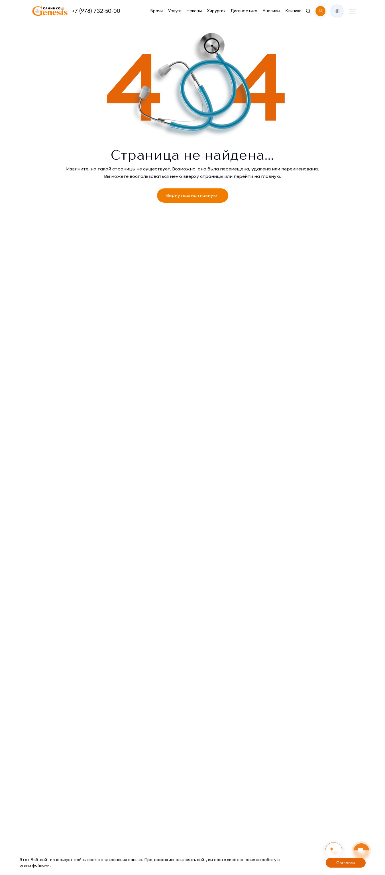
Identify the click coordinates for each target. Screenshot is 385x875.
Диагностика (244, 10)
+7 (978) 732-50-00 (96, 10)
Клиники (293, 10)
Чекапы (194, 10)
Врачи (156, 10)
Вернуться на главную (191, 195)
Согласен (345, 862)
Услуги (175, 10)
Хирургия (216, 10)
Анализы (271, 10)
